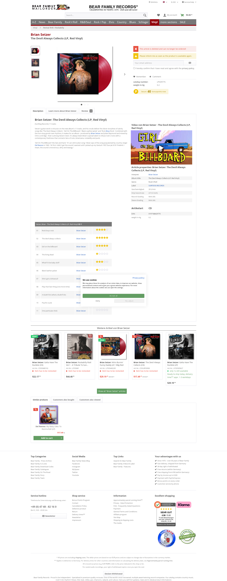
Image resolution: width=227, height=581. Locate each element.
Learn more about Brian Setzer (62, 111)
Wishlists (154, 2)
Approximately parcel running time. (160, 561)
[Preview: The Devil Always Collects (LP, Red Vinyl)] (35, 50)
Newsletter (76, 517)
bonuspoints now (159, 91)
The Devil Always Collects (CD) (147, 363)
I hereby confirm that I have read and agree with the (165, 68)
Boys (108, 131)
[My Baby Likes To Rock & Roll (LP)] (48, 414)
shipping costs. (80, 557)
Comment (156, 76)
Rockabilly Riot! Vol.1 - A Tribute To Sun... (78, 363)
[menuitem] (106, 15)
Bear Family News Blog (81, 461)
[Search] (145, 15)
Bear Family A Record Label (124, 464)
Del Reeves (39, 145)
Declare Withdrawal (113, 573)
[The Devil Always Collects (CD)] (147, 346)
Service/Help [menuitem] (189, 2)
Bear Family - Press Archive (41, 461)
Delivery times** (78, 514)
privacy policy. (188, 68)
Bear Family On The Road (40, 472)
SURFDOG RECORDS (156, 185)
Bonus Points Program (81, 500)
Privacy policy (138, 278)
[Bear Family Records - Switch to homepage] (51, 7)
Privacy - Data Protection (123, 503)
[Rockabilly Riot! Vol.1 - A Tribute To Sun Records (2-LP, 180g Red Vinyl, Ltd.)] (80, 346)
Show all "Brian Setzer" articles (111, 391)
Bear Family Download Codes (42, 466)
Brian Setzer (41, 34)
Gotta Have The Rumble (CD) (45, 363)
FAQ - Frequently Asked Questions (126, 506)
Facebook (76, 464)
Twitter (75, 472)
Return (75, 511)
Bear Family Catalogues (40, 469)
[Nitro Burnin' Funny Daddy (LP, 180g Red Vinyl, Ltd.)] (113, 346)
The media (117, 523)
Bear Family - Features (122, 466)
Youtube (75, 475)
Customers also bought (63, 399)
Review (87, 111)
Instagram (76, 466)
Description (38, 111)
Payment (117, 508)
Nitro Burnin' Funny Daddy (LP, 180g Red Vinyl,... (111, 363)
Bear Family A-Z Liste (39, 464)
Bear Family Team (38, 478)
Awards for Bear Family (122, 461)
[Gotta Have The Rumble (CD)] (46, 346)
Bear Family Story (37, 475)
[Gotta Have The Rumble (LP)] (181, 346)
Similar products (40, 399)
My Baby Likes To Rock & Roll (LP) (48, 427)
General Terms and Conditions (125, 511)
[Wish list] (158, 15)
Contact (75, 503)
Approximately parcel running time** (128, 500)
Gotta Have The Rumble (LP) (180, 363)
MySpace (75, 469)
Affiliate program (120, 514)
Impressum (76, 520)
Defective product (79, 508)
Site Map (116, 517)
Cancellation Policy (79, 506)
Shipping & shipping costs (123, 520)
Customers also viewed (89, 399)
